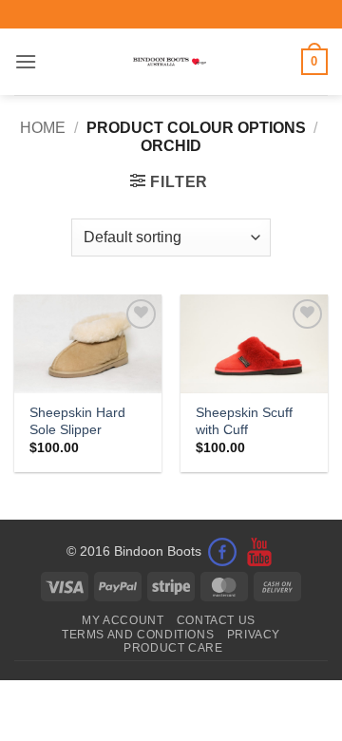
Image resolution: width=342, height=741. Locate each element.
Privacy (253, 634)
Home (43, 128)
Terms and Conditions (138, 634)
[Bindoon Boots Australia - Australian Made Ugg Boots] (169, 61)
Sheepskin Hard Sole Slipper (77, 421)
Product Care (173, 648)
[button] (25, 61)
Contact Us (216, 620)
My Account (122, 620)
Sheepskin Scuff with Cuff (244, 421)
